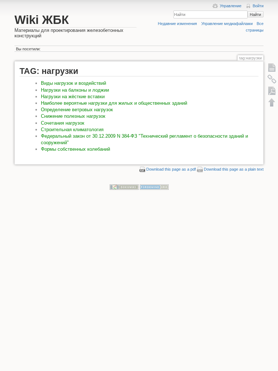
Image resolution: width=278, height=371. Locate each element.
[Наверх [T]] (272, 102)
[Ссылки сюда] (272, 79)
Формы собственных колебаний (75, 149)
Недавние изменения (177, 23)
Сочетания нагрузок (62, 123)
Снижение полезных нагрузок (73, 116)
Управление (230, 6)
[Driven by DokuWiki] (124, 187)
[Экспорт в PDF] (272, 90)
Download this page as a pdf (171, 169)
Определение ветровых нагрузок (77, 109)
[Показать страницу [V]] (272, 67)
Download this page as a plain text (234, 169)
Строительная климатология (72, 129)
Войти (258, 6)
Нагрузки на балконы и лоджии (75, 90)
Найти (255, 14)
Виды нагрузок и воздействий (73, 83)
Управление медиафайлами (227, 23)
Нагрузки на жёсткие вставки (73, 96)
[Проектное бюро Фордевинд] (154, 187)
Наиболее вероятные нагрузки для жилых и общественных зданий (114, 103)
